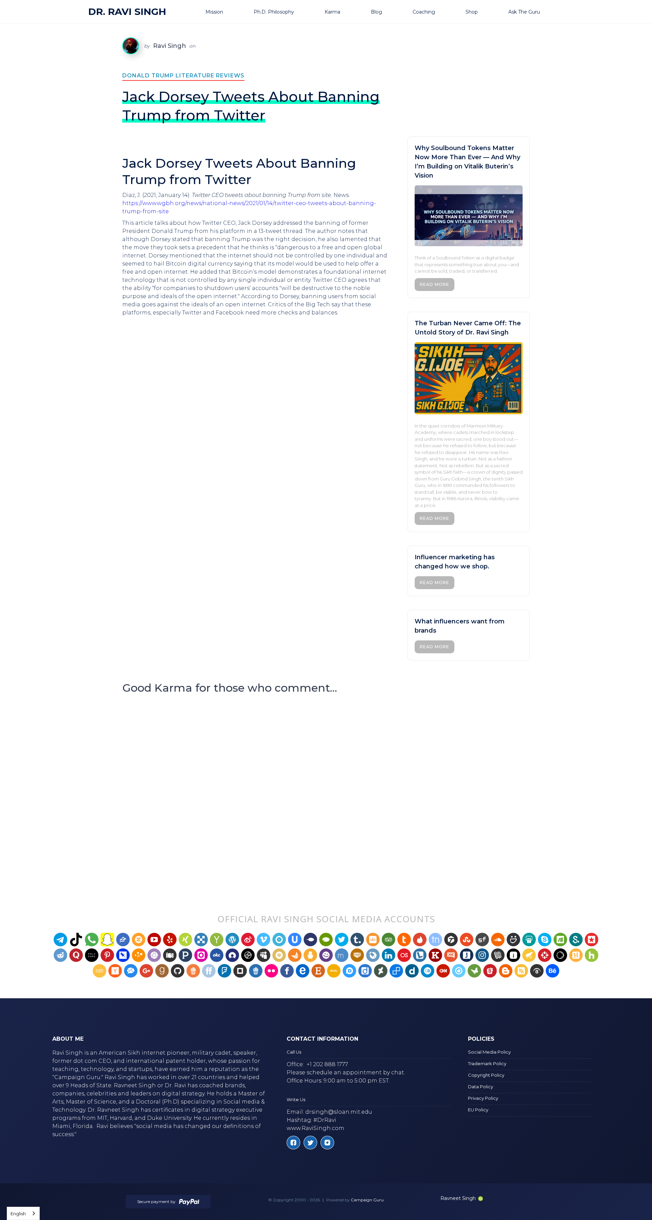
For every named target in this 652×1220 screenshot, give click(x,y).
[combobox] (23, 1213)
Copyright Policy (486, 1075)
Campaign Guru (367, 1199)
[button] (223, 12)
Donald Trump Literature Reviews (183, 75)
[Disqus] (326, 790)
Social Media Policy (489, 1052)
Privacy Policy (483, 1098)
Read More (434, 284)
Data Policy (480, 1086)
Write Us (296, 1099)
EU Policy (478, 1109)
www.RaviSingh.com (315, 1128)
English (18, 1213)
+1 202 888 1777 (327, 1064)
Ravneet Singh (458, 1198)
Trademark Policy (487, 1063)
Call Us (294, 1052)
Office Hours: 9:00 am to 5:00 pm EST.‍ (338, 1080)
